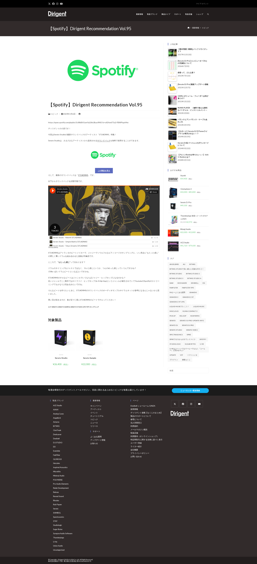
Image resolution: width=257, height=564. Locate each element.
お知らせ (94, 443)
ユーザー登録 (136, 443)
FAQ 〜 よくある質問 (177, 292)
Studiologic (175, 344)
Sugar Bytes (190, 344)
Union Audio (58, 546)
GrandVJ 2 (174, 297)
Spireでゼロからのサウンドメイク (182, 339)
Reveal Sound (58, 496)
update (173, 355)
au (184, 264)
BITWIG (192, 264)
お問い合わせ (136, 456)
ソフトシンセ (192, 355)
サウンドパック (103, 140)
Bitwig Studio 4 (194, 278)
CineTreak (57, 430)
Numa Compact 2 (190, 311)
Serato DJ (174, 325)
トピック (205, 28)
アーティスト (96, 409)
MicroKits (57, 471)
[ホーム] (189, 28)
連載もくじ (186, 360)
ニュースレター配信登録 (190, 390)
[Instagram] (191, 403)
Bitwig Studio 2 (193, 274)
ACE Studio (57, 405)
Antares (56, 422)
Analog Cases (58, 414)
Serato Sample (64, 307)
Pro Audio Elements (61, 484)
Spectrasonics (176, 335)
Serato (55, 307)
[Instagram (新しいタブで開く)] (57, 3)
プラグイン (174, 360)
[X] (174, 403)
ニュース (94, 423)
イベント (94, 412)
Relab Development (61, 488)
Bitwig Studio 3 (176, 278)
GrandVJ (193, 292)
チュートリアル (96, 416)
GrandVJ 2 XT (188, 297)
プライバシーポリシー (140, 453)
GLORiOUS (57, 459)
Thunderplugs (58, 538)
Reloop (183, 316)
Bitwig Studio (176, 274)
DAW (171, 283)
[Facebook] (183, 403)
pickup (172, 316)
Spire (189, 335)
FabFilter (174, 288)
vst (181, 355)
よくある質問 (96, 436)
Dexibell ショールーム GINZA (143, 406)
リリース (94, 426)
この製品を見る (104, 171)
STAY (55, 521)
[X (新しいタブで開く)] (49, 3)
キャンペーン (96, 406)
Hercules (56, 463)
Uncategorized (59, 550)
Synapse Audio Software (62, 533)
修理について (136, 419)
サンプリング (94, 307)
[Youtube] (199, 403)
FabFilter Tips (188, 288)
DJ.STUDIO (57, 442)
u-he (202, 344)
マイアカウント (202, 4)
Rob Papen (195, 316)
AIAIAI (55, 410)
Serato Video (192, 330)
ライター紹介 (136, 446)
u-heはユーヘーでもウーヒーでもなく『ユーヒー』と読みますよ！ (187, 349)
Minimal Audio (58, 476)
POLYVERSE (58, 480)
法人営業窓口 (136, 423)
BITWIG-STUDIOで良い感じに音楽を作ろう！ (187, 269)
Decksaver (182, 283)
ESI (204, 283)
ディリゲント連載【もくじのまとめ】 (146, 412)
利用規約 (134, 426)
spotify (86, 307)
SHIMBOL (57, 513)
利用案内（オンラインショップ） (145, 436)
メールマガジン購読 (139, 429)
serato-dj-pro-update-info (192, 321)
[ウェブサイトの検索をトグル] (208, 14)
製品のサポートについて (141, 416)
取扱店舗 (134, 433)
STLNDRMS (83, 175)
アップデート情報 (97, 440)
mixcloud (174, 311)
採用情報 (134, 409)
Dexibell (195, 283)
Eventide (56, 451)
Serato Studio (77, 307)
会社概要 (134, 450)
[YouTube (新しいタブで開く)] (61, 3)
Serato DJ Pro (188, 325)
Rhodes (56, 500)
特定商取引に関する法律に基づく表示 (146, 439)
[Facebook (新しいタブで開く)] (53, 3)
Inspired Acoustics (60, 467)
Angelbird (174, 264)
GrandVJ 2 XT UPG (177, 302)
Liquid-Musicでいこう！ (179, 306)
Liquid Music (199, 306)
